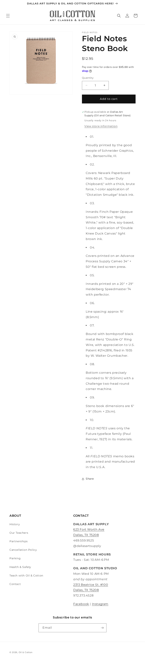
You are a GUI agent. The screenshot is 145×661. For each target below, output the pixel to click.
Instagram (100, 604)
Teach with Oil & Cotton (26, 575)
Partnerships (18, 541)
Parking (15, 558)
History (14, 524)
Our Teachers (18, 532)
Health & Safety (20, 567)
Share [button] (90, 478)
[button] (8, 16)
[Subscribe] (102, 627)
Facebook (81, 604)
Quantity (87, 77)
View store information (100, 126)
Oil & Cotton (25, 652)
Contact (15, 584)
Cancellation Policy (23, 549)
